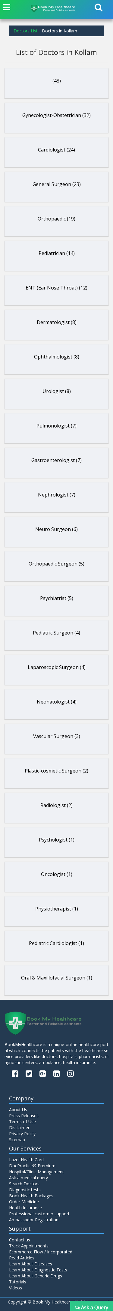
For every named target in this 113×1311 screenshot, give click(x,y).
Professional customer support (39, 1213)
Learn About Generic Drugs (35, 1276)
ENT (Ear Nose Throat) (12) (56, 287)
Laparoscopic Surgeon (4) (57, 667)
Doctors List (26, 31)
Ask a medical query (28, 1177)
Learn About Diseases (30, 1264)
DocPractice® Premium (32, 1165)
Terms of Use (22, 1121)
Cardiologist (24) (56, 149)
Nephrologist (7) (56, 494)
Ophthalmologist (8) (56, 356)
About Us (18, 1109)
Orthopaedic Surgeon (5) (56, 563)
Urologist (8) (56, 391)
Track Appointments (29, 1246)
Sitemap (17, 1139)
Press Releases (24, 1115)
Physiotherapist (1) (56, 908)
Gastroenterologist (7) (56, 460)
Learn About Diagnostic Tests (38, 1270)
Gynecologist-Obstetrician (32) (56, 115)
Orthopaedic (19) (56, 218)
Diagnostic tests (25, 1189)
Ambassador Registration (33, 1219)
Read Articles (21, 1258)
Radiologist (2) (56, 805)
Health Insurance (25, 1207)
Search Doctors (24, 1183)
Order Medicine (24, 1201)
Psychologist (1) (56, 839)
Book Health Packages (31, 1195)
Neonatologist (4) (57, 701)
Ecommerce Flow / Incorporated (40, 1252)
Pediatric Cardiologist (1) (56, 943)
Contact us (19, 1240)
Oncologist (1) (56, 874)
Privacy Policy (22, 1133)
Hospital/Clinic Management (36, 1171)
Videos (15, 1288)
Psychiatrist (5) (56, 598)
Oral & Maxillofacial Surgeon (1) (56, 977)
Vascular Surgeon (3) (56, 736)
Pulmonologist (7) (56, 425)
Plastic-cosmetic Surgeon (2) (56, 770)
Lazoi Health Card (26, 1159)
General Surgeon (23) (57, 184)
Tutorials (17, 1282)
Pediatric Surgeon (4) (56, 632)
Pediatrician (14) (57, 253)
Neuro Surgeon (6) (56, 529)
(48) (56, 80)
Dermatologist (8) (57, 322)
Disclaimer (19, 1127)
